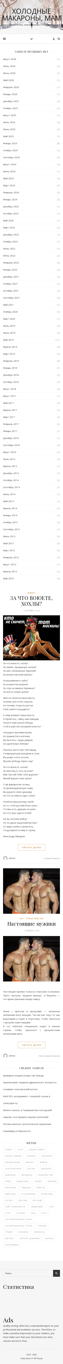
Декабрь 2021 (11, 276)
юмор (31, 593)
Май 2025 (8, 136)
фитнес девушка (30, 1238)
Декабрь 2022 (11, 234)
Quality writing (10, 1325)
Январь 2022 (10, 269)
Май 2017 (8, 402)
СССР (20, 1149)
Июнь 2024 (9, 171)
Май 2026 (8, 80)
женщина (27, 1175)
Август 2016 (9, 452)
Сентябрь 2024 (11, 157)
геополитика (13, 1168)
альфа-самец (37, 1149)
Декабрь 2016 (11, 438)
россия (22, 1200)
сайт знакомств (15, 1206)
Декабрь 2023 (11, 206)
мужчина (10, 1187)
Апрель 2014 (10, 508)
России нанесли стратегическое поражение (27, 1124)
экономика (12, 1245)
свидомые (37, 1206)
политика (47, 1194)
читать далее (31, 847)
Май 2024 (8, 178)
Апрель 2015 (10, 466)
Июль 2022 (9, 248)
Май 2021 (8, 304)
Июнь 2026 (9, 73)
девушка (46, 1168)
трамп (9, 1232)
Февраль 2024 (11, 192)
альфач (31, 1156)
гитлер (31, 1168)
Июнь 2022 (9, 255)
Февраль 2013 (11, 557)
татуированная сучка (18, 1219)
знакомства (45, 1175)
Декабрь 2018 (11, 374)
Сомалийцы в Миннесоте (17, 1131)
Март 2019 (9, 353)
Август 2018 (9, 388)
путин (9, 1200)
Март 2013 (9, 550)
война (43, 1162)
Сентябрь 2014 (11, 487)
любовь (52, 1181)
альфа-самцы (13, 1156)
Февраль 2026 (11, 87)
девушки (10, 1175)
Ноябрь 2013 (10, 522)
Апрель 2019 (10, 346)
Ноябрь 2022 (10, 241)
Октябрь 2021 (11, 290)
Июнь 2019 (9, 332)
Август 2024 (9, 164)
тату (44, 1213)
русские (37, 1200)
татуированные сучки (18, 1226)
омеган (40, 1187)
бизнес (30, 1162)
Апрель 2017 (10, 409)
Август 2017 (9, 395)
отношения (28, 1194)
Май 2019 (8, 339)
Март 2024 (9, 185)
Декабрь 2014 (11, 473)
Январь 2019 (10, 367)
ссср (8, 1213)
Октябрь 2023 (11, 213)
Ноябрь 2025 (10, 108)
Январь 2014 (10, 515)
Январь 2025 (10, 143)
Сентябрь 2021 (11, 297)
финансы (39, 1232)
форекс (49, 1238)
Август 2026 (9, 59)
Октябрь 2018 (11, 381)
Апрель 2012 (10, 571)
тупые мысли (35, 918)
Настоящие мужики (31, 923)
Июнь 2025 (9, 129)
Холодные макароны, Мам (31, 14)
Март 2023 (9, 227)
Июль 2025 (9, 122)
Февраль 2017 (11, 424)
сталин (20, 1213)
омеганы (10, 1194)
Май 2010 (8, 578)
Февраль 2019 (11, 360)
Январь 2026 (10, 94)
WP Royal (38, 1358)
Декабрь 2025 (11, 101)
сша (33, 1213)
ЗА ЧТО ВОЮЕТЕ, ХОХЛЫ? (31, 600)
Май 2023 (8, 220)
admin (12, 858)
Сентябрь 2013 (11, 529)
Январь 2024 (10, 199)
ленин (38, 1181)
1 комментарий (51, 858)
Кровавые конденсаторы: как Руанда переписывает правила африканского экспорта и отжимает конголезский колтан (29, 1082)
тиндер (42, 1226)
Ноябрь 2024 (10, 150)
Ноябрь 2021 (10, 283)
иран (8, 1181)
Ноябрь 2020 (10, 311)
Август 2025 (9, 115)
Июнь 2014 (9, 494)
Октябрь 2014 (11, 480)
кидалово (23, 1181)
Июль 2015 (9, 459)
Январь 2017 (10, 431)
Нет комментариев (49, 1055)
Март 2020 (9, 318)
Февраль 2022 (11, 262)
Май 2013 (8, 543)
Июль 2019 (9, 325)
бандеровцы (12, 1162)
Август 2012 (9, 564)
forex (8, 1149)
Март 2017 (9, 417)
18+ (21, 918)
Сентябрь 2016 (11, 445)
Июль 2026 (9, 66)
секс (51, 1206)
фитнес (9, 1238)
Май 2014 (8, 501)
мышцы (26, 1187)
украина (23, 1232)
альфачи (47, 1156)
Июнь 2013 (9, 536)
